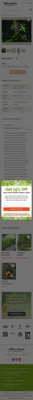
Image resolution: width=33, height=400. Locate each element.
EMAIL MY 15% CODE (16, 209)
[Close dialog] (30, 182)
